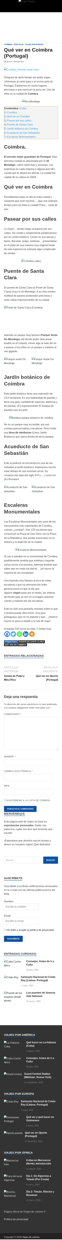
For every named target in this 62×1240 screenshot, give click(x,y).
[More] (32, 634)
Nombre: (9, 901)
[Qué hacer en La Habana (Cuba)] (14, 1042)
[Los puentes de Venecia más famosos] (14, 993)
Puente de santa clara (31, 642)
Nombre (10, 756)
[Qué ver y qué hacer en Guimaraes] (14, 1117)
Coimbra (8, 44)
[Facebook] (7, 634)
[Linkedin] (25, 634)
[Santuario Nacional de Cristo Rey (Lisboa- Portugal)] (11, 977)
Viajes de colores (30, 1237)
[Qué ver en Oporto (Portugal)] (13, 1133)
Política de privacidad (16, 1219)
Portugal (19, 44)
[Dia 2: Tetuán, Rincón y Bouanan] (14, 1192)
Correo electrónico (18, 771)
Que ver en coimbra (15, 645)
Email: (7, 915)
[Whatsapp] (19, 634)
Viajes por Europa (34, 44)
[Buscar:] (31, 860)
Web (6, 786)
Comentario (12, 714)
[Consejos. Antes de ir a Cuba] (14, 961)
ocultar (23, 108)
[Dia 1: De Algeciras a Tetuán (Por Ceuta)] (14, 1176)
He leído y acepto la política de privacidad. (30, 930)
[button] (9, 6)
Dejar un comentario (14, 61)
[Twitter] (13, 634)
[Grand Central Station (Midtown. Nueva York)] (13, 1074)
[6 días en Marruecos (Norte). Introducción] (14, 1160)
